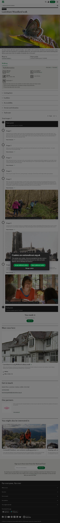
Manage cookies (29, 268)
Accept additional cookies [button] (21, 265)
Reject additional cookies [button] (38, 265)
